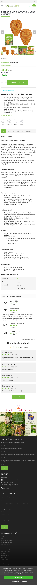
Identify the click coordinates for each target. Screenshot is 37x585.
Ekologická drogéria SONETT (9, 509)
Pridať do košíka (17, 83)
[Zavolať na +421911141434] (5, 1)
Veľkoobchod (4, 553)
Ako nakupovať (5, 566)
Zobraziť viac (18, 397)
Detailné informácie (6, 115)
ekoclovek (6, 488)
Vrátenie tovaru (5, 561)
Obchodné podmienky (7, 540)
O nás (2, 536)
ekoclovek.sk (7, 486)
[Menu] (2, 5)
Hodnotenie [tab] (20, 131)
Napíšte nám (4, 559)
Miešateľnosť (4, 557)
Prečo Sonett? (5, 521)
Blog (2, 538)
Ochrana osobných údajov (8, 549)
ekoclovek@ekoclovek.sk (10, 480)
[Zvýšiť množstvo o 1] (6, 83)
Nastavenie (15, 582)
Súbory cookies (5, 551)
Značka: (6, 65)
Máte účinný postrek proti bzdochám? (12, 442)
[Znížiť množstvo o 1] (2, 83)
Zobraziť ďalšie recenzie (28, 339)
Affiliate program (6, 564)
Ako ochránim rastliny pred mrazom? (12, 448)
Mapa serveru (5, 555)
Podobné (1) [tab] (11, 131)
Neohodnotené (14, 62)
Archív (4, 468)
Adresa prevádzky (6, 547)
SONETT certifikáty (6, 515)
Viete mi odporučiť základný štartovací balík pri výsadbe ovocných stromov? (18, 461)
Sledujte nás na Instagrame (19, 410)
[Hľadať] (31, 1)
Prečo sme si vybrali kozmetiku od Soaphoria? (15, 503)
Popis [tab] (3, 131)
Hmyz (18, 278)
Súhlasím (19, 577)
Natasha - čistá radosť (7, 497)
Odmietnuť (24, 581)
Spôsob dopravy (5, 544)
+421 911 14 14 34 (8, 482)
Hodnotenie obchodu (18, 343)
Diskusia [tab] (28, 131)
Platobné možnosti (6, 542)
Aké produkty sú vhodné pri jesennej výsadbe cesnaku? (18, 454)
